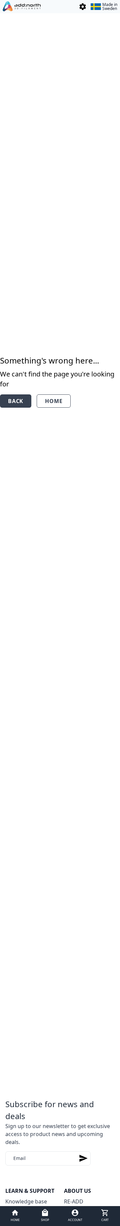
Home (53, 401)
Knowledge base (26, 1201)
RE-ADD (73, 1201)
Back (15, 401)
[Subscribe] (83, 1158)
